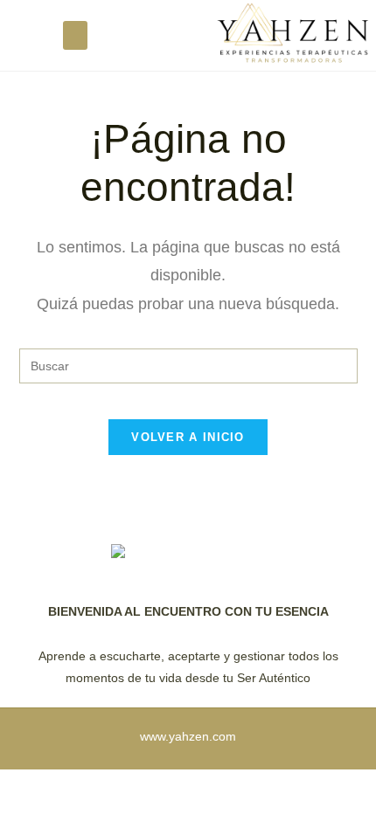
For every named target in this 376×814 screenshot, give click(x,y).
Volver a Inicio (188, 437)
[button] (75, 35)
